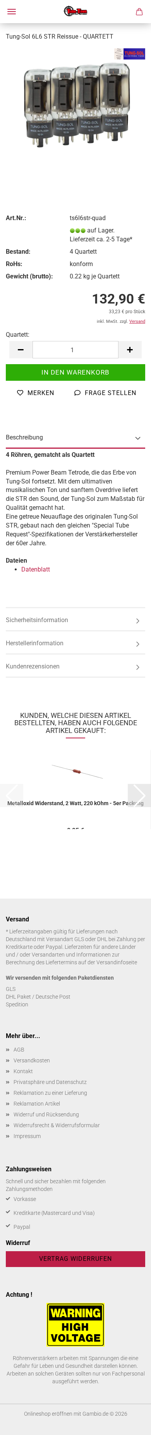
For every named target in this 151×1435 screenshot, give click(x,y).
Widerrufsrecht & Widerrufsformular (57, 1125)
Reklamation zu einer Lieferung (50, 1093)
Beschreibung (24, 437)
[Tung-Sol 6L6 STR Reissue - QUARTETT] (75, 105)
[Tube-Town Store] (75, 11)
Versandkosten (32, 1060)
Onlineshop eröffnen (48, 1414)
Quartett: (17, 334)
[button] (21, 349)
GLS (10, 989)
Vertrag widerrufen (75, 1258)
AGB (19, 1050)
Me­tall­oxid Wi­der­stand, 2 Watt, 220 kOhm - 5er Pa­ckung (75, 803)
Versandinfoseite (116, 962)
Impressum (27, 1136)
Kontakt (23, 1071)
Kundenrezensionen (33, 666)
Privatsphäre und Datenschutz (50, 1082)
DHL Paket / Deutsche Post (38, 997)
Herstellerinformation (34, 643)
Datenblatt (35, 569)
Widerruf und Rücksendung (46, 1114)
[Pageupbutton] (129, 1423)
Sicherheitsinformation (37, 620)
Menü (11, 11)
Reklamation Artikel (37, 1104)
